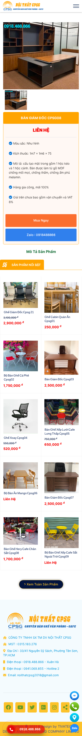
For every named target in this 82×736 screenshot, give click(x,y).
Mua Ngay (41, 220)
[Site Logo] (23, 6)
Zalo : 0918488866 (41, 235)
